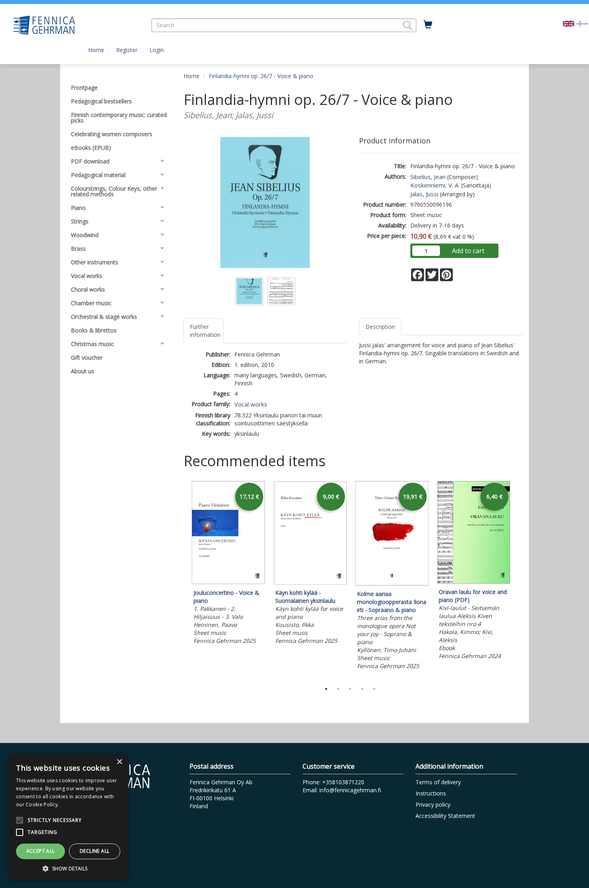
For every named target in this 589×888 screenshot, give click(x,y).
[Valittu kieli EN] (568, 23)
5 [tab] (374, 689)
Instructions (431, 793)
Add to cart (468, 250)
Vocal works (250, 404)
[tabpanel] (228, 564)
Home (96, 50)
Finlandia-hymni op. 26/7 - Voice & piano (261, 76)
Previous (182, 580)
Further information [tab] (205, 330)
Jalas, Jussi (424, 194)
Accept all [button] (40, 851)
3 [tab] (350, 689)
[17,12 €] (228, 582)
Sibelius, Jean (428, 177)
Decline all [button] (94, 851)
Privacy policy (433, 804)
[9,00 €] (310, 582)
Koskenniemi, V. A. (435, 185)
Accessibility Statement (445, 816)
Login (156, 50)
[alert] (68, 816)
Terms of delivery (438, 782)
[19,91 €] (392, 584)
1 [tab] (326, 689)
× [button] (119, 762)
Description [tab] (380, 326)
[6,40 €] (473, 582)
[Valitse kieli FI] (582, 23)
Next (519, 580)
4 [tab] (362, 689)
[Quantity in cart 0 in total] (428, 25)
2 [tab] (338, 689)
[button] (407, 25)
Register (126, 50)
